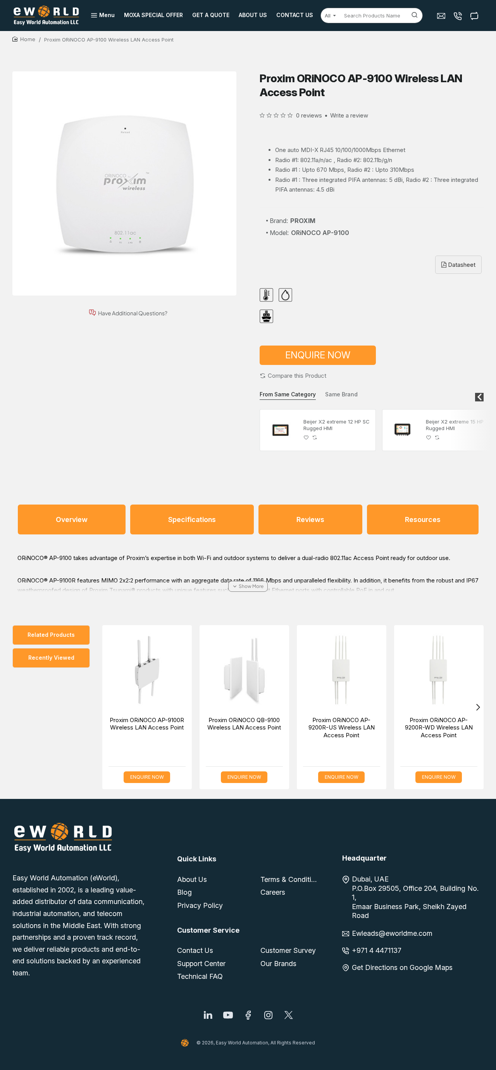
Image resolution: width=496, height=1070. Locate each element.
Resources (423, 519)
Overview (72, 519)
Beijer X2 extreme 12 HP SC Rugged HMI (336, 424)
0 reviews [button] (309, 115)
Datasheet (460, 264)
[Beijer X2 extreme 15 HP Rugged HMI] (403, 430)
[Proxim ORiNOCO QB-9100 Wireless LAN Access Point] (244, 670)
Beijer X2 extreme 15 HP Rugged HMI (455, 424)
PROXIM (302, 221)
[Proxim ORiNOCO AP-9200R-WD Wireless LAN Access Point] (438, 670)
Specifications (192, 519)
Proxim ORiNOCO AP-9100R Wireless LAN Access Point (147, 723)
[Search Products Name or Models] (414, 15)
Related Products (51, 634)
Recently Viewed (51, 657)
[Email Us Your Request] (442, 16)
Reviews (310, 519)
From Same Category (288, 394)
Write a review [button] (349, 115)
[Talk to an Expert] (458, 16)
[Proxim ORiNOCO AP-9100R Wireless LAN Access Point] (147, 670)
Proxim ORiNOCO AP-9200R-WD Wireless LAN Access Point (439, 727)
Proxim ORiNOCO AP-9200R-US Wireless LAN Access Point (341, 727)
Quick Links (196, 859)
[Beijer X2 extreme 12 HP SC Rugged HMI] (280, 430)
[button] (293, 376)
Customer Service (208, 930)
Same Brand (341, 394)
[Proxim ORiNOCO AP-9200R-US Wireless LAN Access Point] (341, 670)
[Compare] (475, 16)
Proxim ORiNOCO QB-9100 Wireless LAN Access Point (244, 723)
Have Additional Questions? (132, 312)
